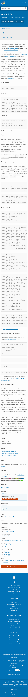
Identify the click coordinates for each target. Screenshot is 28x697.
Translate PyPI (13, 623)
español (13, 681)
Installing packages (13, 586)
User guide (13, 590)
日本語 (22, 681)
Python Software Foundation (18, 662)
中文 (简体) (5, 684)
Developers (6, 536)
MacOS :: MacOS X (8, 545)
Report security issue (14, 638)
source (11, 396)
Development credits (13, 627)
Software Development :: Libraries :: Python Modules (14, 561)
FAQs (14, 593)
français (17, 681)
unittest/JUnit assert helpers (11, 50)
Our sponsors (14, 610)
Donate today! (14, 657)
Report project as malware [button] (14, 567)
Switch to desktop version (14, 675)
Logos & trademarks (14, 608)
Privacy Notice (13, 642)
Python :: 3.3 (7, 554)
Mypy (11, 378)
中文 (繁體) (11, 684)
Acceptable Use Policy (13, 644)
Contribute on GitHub (13, 621)
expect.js (15, 48)
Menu (22, 3)
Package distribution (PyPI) (9, 456)
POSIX (5, 546)
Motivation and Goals (12, 78)
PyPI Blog (13, 602)
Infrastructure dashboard (13, 604)
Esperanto (25, 684)
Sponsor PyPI (14, 625)
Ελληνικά (20, 682)
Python (5, 551)
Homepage (6, 487)
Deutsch (24, 682)
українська (14, 682)
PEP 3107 (24, 55)
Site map (14, 667)
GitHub (3, 466)
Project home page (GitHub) (9, 451)
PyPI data (4, 494)
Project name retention (13, 591)
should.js (10, 48)
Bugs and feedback (14, 619)
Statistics (14, 606)
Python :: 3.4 (7, 556)
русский (16, 684)
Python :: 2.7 (7, 552)
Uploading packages (13, 588)
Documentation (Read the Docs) (10, 453)
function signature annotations (12, 339)
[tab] (14, 29)
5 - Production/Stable (9, 531)
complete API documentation (10, 329)
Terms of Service (13, 636)
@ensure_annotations (10, 56)
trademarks (12, 662)
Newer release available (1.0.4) (10, 498)
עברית (21, 684)
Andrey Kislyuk (8, 517)
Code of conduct (13, 640)
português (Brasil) (7, 682)
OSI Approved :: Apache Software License (13, 540)
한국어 (15, 685)
